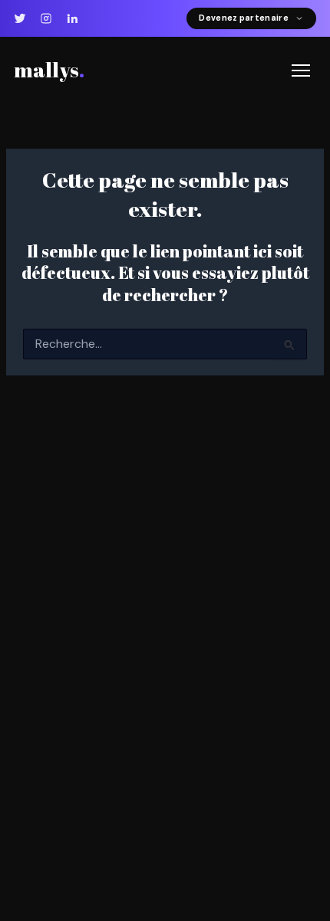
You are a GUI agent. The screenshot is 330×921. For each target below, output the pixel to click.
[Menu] (300, 70)
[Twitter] (20, 18)
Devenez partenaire (244, 18)
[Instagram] (46, 18)
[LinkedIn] (72, 18)
